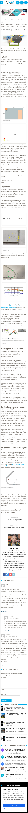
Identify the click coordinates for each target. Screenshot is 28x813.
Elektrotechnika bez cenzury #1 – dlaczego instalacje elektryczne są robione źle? (15, 722)
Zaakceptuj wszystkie (14, 805)
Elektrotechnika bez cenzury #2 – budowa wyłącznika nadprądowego (15, 707)
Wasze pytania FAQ (9, 19)
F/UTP (15, 86)
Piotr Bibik (16, 29)
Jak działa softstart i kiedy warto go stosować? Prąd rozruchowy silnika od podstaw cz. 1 (16, 737)
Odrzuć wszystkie (8, 808)
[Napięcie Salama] (10, 2)
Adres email (4, 694)
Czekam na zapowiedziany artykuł (16, 763)
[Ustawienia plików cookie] (26, 2)
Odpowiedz (4, 611)
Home (2, 19)
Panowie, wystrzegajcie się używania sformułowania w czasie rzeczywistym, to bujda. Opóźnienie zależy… (15, 750)
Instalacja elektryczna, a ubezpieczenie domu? (14, 527)
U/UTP (16, 218)
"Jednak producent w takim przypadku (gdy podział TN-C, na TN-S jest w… (15, 776)
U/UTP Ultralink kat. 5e (18, 464)
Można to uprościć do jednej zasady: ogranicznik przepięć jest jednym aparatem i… (15, 769)
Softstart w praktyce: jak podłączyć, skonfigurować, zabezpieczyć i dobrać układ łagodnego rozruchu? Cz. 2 (16, 730)
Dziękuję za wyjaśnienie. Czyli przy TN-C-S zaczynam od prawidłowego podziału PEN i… (16, 757)
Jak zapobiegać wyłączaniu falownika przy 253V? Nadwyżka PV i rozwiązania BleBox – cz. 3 (16, 715)
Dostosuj (20, 808)
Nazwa (3, 689)
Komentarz (3, 677)
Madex (7, 466)
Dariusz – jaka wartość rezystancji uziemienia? (14, 519)
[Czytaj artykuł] (18, 2)
